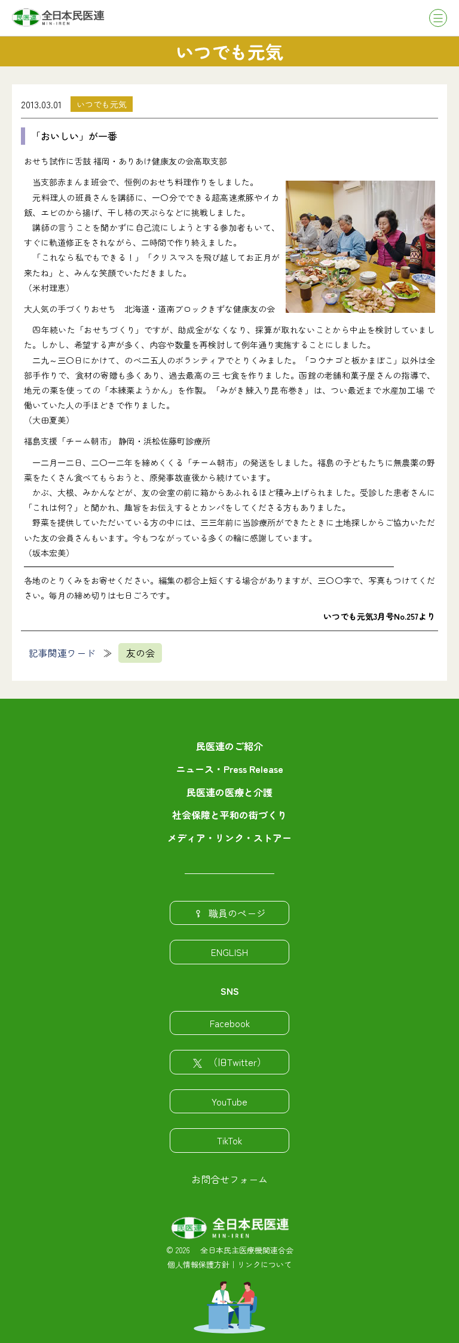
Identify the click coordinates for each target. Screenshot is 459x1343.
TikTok (229, 1140)
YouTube (229, 1101)
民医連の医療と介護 (229, 792)
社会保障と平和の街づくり (229, 815)
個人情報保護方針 (198, 1264)
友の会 (140, 652)
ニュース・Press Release (229, 769)
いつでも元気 (101, 104)
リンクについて (264, 1264)
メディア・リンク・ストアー (229, 837)
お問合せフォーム (229, 1179)
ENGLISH (229, 952)
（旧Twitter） (237, 1062)
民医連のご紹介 (229, 746)
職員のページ (237, 913)
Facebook (230, 1023)
